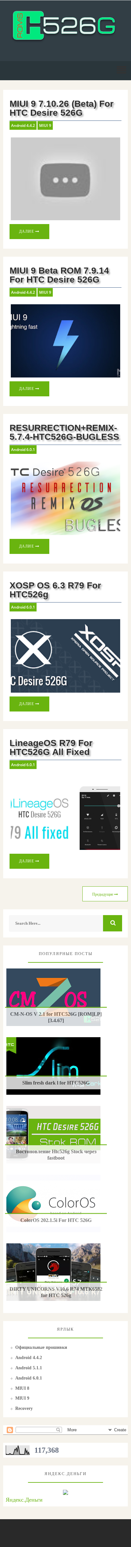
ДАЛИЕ (27, 231)
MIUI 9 (45, 125)
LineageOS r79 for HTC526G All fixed (51, 747)
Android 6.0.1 (23, 449)
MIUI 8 (22, 1388)
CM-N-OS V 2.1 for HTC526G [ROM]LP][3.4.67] (56, 1017)
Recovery (24, 1408)
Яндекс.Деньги (24, 1499)
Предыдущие (103, 894)
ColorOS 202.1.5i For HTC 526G (56, 1220)
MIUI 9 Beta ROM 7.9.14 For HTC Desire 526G (59, 275)
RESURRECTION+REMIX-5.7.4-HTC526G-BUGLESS (64, 432)
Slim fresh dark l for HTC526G (56, 1082)
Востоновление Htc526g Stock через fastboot (56, 1154)
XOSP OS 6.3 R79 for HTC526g (55, 589)
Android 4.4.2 (23, 125)
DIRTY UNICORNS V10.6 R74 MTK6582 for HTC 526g (56, 1292)
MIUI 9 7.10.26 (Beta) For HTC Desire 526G (62, 108)
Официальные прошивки (41, 1347)
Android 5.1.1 (28, 1367)
